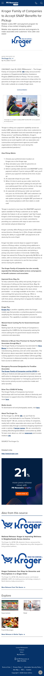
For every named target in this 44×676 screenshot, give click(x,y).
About (21, 652)
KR (23, 72)
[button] (22, 41)
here (7, 399)
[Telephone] (36, 3)
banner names (19, 428)
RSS (22, 670)
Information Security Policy (32, 667)
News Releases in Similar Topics (12, 634)
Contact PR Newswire (22, 648)
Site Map (16, 670)
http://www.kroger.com (10, 453)
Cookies (28, 670)
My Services (21, 654)
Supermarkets (6, 613)
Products (21, 650)
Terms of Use (6, 667)
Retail (25, 613)
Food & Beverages (7, 630)
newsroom (28, 433)
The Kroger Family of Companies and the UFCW (19, 371)
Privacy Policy (17, 667)
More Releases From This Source (12, 587)
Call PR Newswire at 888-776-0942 (22, 660)
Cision (26, 673)
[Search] (41, 3)
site (9, 435)
